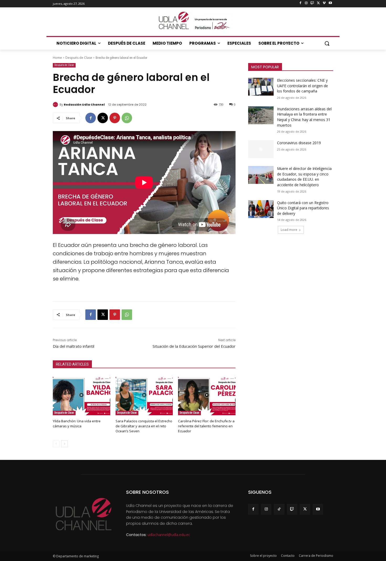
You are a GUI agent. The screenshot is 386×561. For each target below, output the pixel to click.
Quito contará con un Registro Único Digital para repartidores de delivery (303, 208)
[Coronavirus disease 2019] (261, 149)
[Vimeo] (324, 3)
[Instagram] (306, 3)
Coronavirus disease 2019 (299, 142)
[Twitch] (312, 3)
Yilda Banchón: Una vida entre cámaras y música (77, 423)
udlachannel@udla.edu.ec (169, 534)
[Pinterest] (114, 118)
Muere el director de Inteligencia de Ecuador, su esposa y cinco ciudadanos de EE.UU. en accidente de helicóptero (304, 176)
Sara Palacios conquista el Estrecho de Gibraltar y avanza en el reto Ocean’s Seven (144, 426)
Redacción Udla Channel (84, 104)
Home (57, 57)
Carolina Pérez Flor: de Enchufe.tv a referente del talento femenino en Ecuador (206, 426)
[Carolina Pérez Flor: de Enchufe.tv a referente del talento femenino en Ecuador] (207, 395)
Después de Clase (78, 57)
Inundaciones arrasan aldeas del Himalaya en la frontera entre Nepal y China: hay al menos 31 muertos (304, 117)
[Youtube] (330, 3)
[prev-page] (56, 443)
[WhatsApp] (127, 118)
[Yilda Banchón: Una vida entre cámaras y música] (81, 395)
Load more (289, 229)
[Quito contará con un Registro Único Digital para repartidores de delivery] (261, 209)
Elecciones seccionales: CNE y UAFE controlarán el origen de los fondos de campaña (302, 86)
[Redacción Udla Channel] (56, 104)
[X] (318, 3)
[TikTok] (279, 509)
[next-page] (64, 443)
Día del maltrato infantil (73, 346)
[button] (327, 43)
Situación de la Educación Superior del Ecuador (194, 346)
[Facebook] (300, 3)
